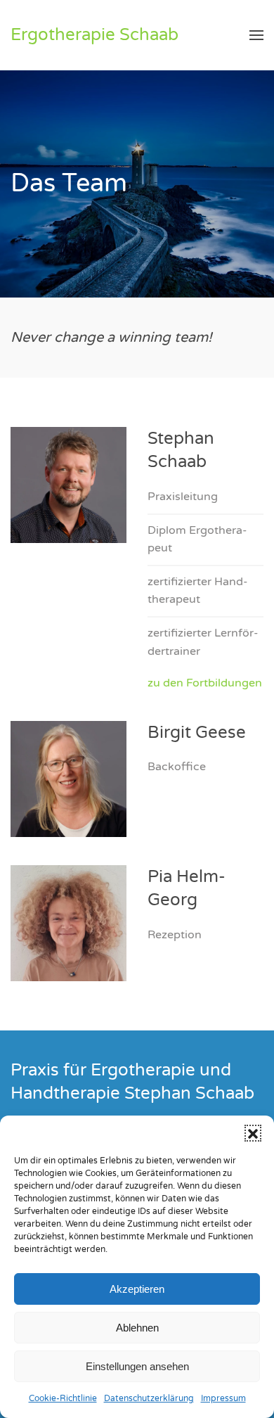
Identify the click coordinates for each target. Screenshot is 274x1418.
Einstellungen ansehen (137, 1366)
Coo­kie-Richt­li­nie (63, 1398)
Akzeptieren (137, 1289)
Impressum (223, 1398)
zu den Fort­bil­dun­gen (205, 683)
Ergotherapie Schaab (94, 35)
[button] (253, 1133)
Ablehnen (137, 1328)
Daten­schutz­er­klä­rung (149, 1398)
